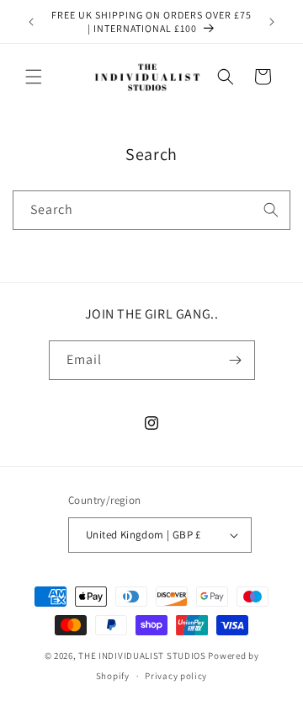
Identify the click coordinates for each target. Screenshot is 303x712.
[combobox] (151, 210)
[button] (33, 76)
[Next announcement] (271, 21)
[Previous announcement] (31, 21)
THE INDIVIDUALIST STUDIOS (142, 655)
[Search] (271, 209)
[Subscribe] (235, 360)
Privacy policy (176, 676)
